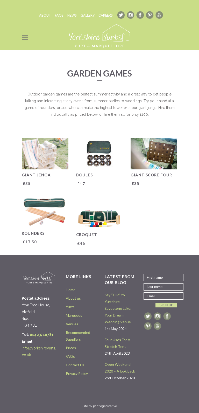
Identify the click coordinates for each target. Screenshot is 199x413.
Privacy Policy (77, 373)
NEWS (72, 15)
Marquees (74, 315)
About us (73, 298)
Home (70, 289)
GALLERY (88, 15)
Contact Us (75, 365)
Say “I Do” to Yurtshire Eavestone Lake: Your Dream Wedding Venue (118, 308)
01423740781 (42, 335)
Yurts (70, 307)
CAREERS (105, 15)
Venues (72, 324)
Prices (71, 348)
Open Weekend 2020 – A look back (120, 367)
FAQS (59, 15)
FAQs (70, 356)
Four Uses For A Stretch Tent (117, 343)
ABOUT (45, 15)
